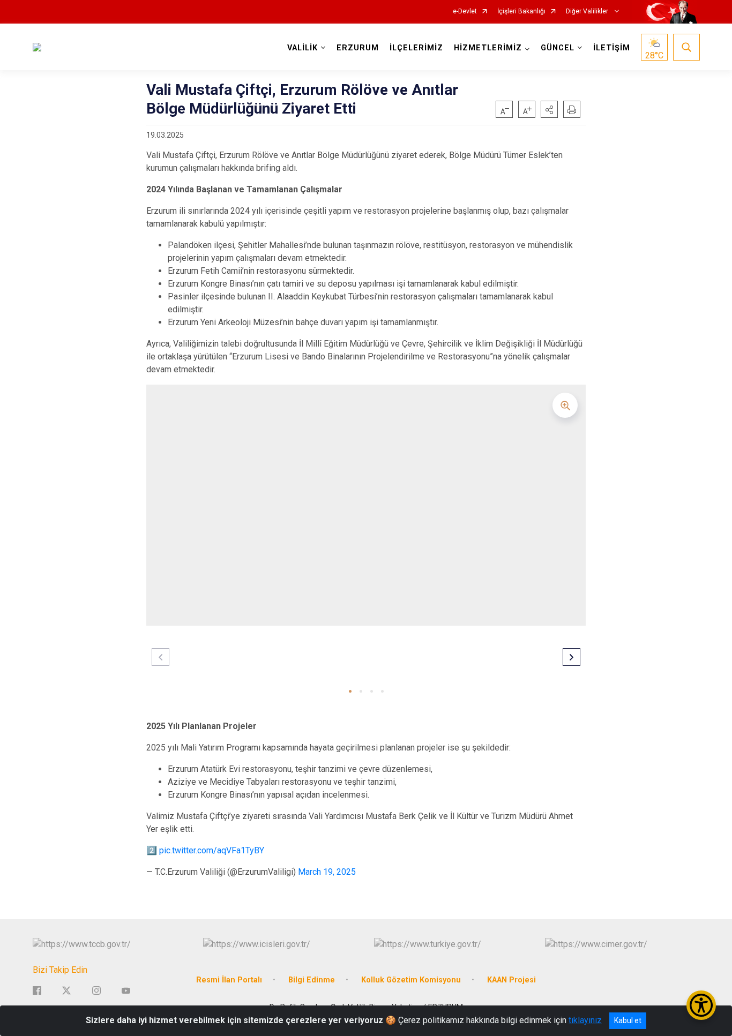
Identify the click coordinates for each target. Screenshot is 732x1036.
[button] (549, 109)
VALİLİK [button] (302, 47)
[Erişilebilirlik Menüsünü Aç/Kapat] (701, 1005)
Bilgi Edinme (311, 980)
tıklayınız (585, 1020)
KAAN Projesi (511, 980)
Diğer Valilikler (588, 11)
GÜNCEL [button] (557, 47)
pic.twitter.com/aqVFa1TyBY (211, 850)
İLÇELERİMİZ (416, 47)
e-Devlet (465, 11)
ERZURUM (358, 47)
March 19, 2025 (327, 872)
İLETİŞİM (611, 47)
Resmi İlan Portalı (229, 980)
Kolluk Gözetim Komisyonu (411, 980)
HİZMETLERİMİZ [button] (488, 47)
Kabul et (627, 1020)
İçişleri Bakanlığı (521, 11)
